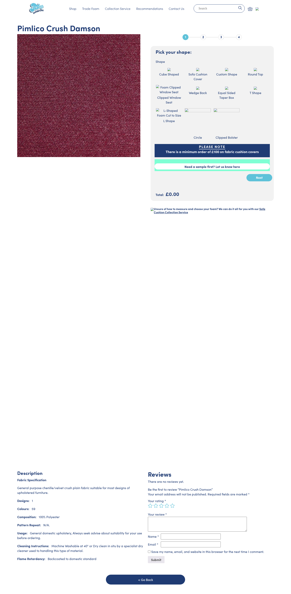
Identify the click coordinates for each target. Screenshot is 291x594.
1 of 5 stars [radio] (150, 505)
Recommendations (149, 8)
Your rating (157, 501)
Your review (157, 514)
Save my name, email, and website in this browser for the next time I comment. (207, 552)
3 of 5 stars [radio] (161, 505)
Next (259, 177)
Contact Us (176, 8)
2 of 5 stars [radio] (155, 505)
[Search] (240, 7)
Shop (72, 8)
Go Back (147, 579)
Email (153, 544)
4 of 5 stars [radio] (167, 505)
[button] (250, 9)
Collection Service (117, 8)
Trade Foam (90, 8)
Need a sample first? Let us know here (212, 166)
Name (153, 536)
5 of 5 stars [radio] (172, 505)
